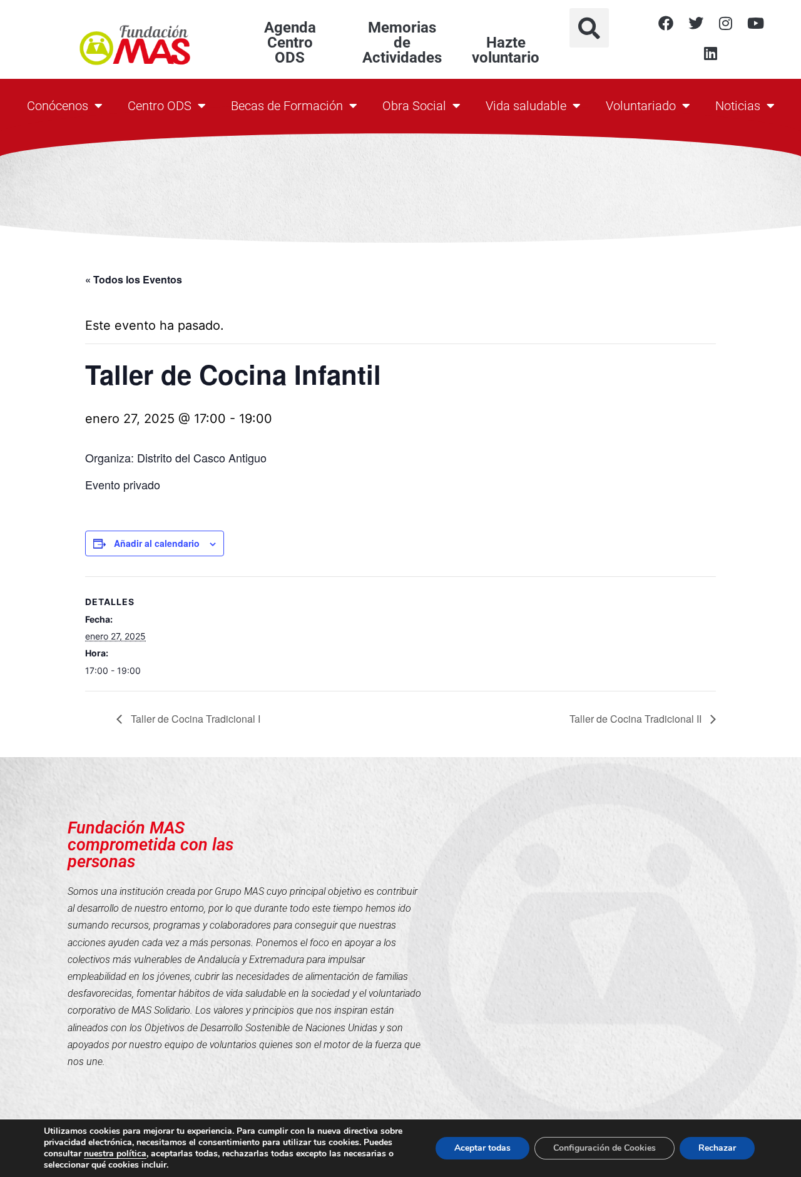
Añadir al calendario (157, 543)
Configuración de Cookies (604, 1148)
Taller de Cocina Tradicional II (636, 718)
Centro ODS (159, 105)
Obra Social (414, 105)
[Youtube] (756, 23)
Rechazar (717, 1148)
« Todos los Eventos (133, 279)
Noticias (737, 105)
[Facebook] (666, 23)
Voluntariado (641, 105)
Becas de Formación (287, 105)
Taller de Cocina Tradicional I (194, 718)
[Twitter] (696, 23)
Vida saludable (526, 105)
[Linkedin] (711, 53)
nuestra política (115, 1153)
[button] (589, 28)
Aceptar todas (482, 1148)
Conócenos (57, 105)
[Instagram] (726, 23)
